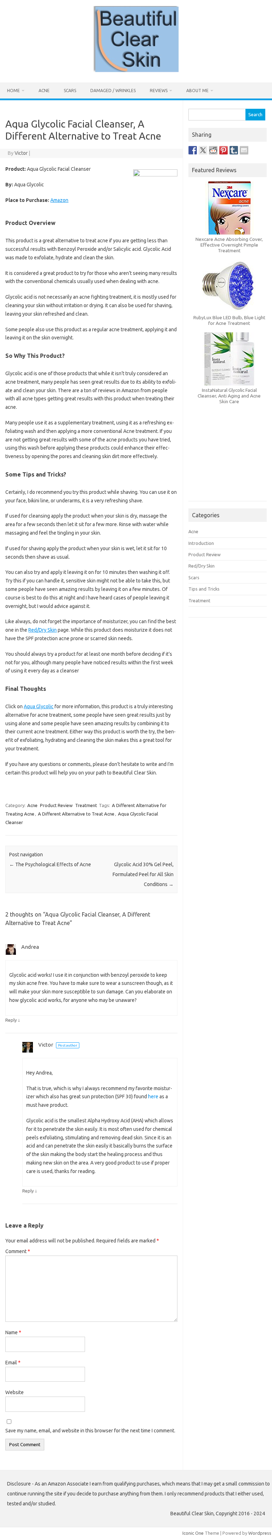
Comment (17, 1251)
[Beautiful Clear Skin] (136, 70)
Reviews (159, 90)
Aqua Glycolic (38, 706)
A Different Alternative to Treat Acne (76, 813)
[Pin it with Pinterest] (223, 150)
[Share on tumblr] (234, 150)
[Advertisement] (227, 463)
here (153, 1096)
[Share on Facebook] (192, 150)
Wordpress (259, 1532)
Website (14, 1392)
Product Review (56, 805)
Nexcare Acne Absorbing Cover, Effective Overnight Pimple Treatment (229, 244)
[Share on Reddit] (213, 150)
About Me (197, 90)
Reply (11, 1019)
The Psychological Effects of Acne (50, 864)
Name (13, 1332)
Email (13, 1362)
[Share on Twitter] (203, 150)
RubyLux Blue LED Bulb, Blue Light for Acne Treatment (229, 320)
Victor (21, 153)
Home (13, 90)
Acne (44, 90)
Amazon (59, 200)
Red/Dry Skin (42, 630)
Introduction (201, 543)
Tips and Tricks (204, 588)
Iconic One (193, 1532)
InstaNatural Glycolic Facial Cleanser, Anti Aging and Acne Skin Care (229, 395)
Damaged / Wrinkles (113, 90)
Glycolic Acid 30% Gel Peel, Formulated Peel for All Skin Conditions (143, 874)
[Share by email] (244, 150)
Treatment (86, 805)
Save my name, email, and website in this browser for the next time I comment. (90, 1430)
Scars (70, 90)
